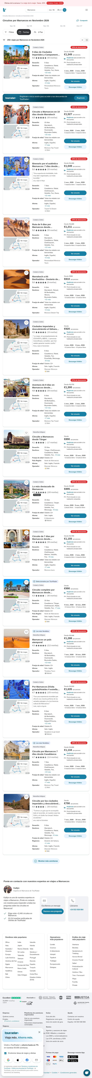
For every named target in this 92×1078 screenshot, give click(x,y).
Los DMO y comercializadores (56, 1036)
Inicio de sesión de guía (54, 1022)
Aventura (75, 944)
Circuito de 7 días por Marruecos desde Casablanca (43, 539)
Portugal (33, 958)
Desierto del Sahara (51, 841)
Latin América (10, 958)
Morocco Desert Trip (51, 313)
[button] (75, 59)
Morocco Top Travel (51, 148)
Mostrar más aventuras (48, 861)
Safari (74, 963)
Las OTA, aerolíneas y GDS (56, 1038)
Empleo (11, 1020)
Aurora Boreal (77, 957)
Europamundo (55, 964)
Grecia (20, 972)
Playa (74, 979)
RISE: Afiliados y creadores (55, 1033)
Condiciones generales (68, 1072)
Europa (8, 954)
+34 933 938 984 (76, 910)
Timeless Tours (49, 671)
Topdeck (53, 957)
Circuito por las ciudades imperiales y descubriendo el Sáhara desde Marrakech (46, 803)
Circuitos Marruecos (9, 16)
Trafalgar (53, 961)
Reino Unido (22, 968)
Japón (20, 945)
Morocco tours (49, 570)
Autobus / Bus (77, 972)
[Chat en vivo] (86, 1072)
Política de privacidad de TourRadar (23, 1068)
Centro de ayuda (74, 1019)
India (19, 942)
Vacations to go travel (52, 732)
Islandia (32, 942)
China (7, 977)
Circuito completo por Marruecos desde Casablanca (43, 592)
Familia (75, 982)
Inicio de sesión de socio (54, 1041)
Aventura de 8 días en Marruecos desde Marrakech (43, 387)
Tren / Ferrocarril (78, 975)
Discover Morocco (50, 369)
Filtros (11, 32)
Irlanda (32, 945)
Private (74, 985)
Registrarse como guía (54, 1019)
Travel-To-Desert (50, 209)
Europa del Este (23, 965)
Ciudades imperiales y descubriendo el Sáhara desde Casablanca (44, 329)
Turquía (32, 967)
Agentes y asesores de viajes (56, 1030)
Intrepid (52, 954)
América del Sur (11, 961)
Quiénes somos (8, 1016)
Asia (6, 945)
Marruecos (9, 967)
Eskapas (53, 967)
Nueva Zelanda (23, 949)
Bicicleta (75, 948)
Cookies (55, 1072)
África (7, 942)
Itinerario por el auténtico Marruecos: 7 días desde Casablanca (45, 166)
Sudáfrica (8, 971)
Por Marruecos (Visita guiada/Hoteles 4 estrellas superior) (45, 689)
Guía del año (50, 1016)
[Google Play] (73, 1060)
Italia (31, 949)
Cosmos (53, 948)
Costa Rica (34, 974)
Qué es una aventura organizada (31, 1019)
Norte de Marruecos (51, 460)
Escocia (32, 961)
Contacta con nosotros (76, 1016)
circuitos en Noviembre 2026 (24, 16)
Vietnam (20, 958)
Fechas (26, 32)
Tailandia (21, 955)
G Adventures (49, 518)
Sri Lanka (21, 952)
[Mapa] (87, 40)
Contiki (52, 944)
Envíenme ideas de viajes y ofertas (22, 1053)
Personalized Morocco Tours (52, 87)
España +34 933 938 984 (77, 1022)
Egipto (7, 964)
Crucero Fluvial (77, 960)
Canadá (32, 971)
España (32, 964)
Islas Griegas (22, 975)
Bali (6, 974)
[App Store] (73, 1056)
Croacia (20, 962)
